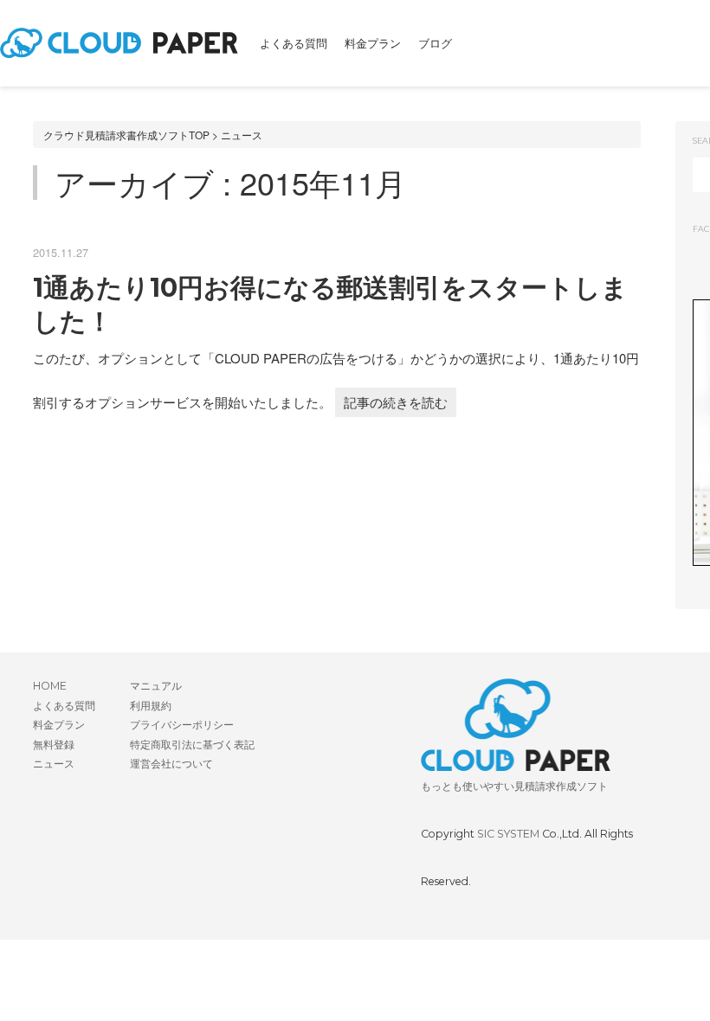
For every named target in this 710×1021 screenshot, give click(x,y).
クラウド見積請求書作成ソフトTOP (126, 134)
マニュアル (156, 685)
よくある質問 (293, 43)
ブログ (435, 43)
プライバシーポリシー (182, 724)
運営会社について (171, 763)
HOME (50, 685)
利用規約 (150, 705)
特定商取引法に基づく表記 (192, 744)
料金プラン (373, 43)
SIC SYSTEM (508, 833)
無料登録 (53, 744)
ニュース (241, 134)
